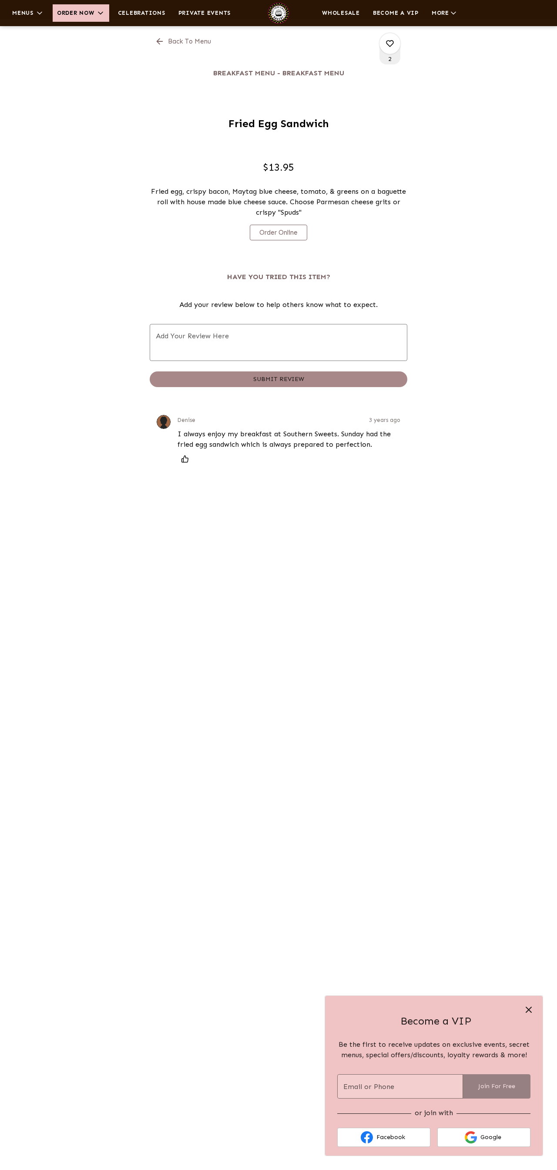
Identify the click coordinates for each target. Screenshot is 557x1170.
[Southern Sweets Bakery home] (278, 13)
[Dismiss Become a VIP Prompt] (528, 1009)
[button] (28, 13)
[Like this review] (187, 459)
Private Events (204, 13)
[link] (278, 232)
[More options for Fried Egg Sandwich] (389, 43)
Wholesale (341, 13)
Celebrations (141, 13)
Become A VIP (396, 13)
